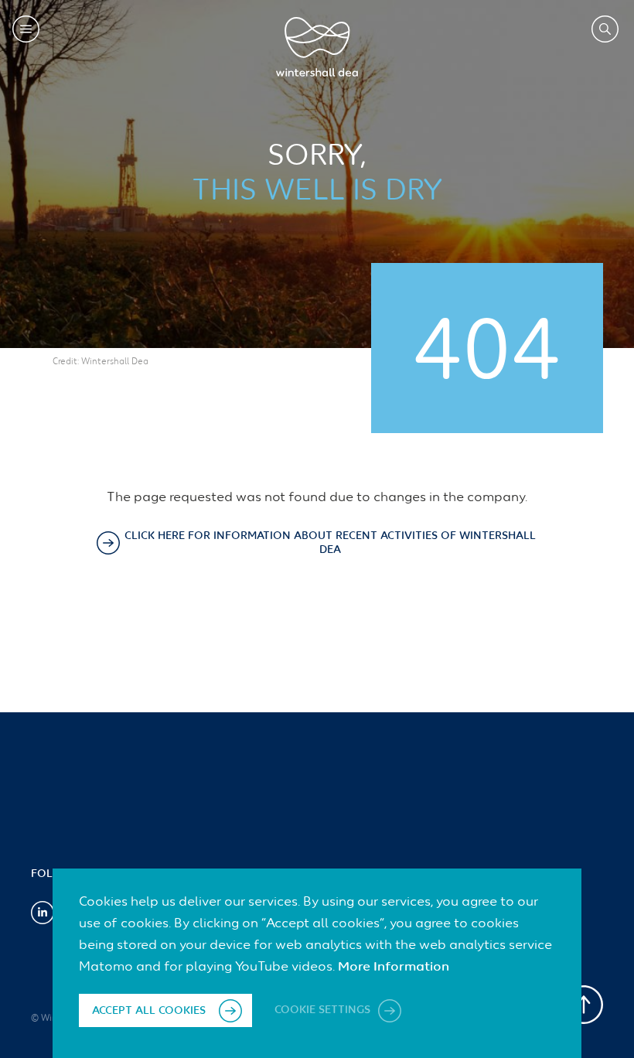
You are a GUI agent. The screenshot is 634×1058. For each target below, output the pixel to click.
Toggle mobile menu (25, 29)
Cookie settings (323, 1010)
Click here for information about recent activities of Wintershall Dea (330, 543)
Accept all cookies (149, 1010)
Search (605, 29)
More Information (393, 967)
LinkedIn (42, 912)
